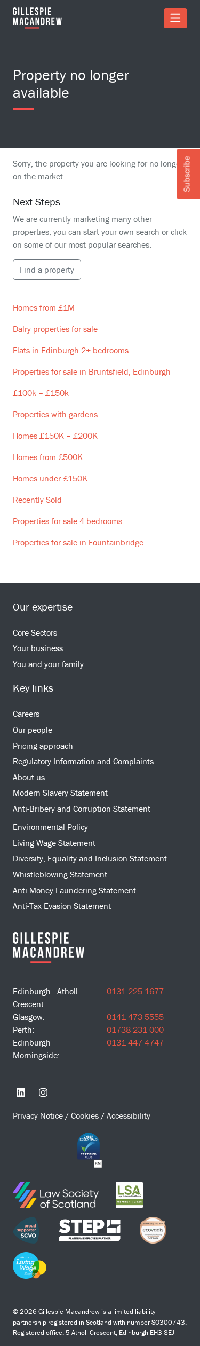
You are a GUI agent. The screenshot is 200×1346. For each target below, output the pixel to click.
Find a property (47, 269)
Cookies (86, 1115)
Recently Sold (37, 499)
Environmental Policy (50, 826)
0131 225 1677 (135, 991)
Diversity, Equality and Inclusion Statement (90, 858)
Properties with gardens (55, 414)
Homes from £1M (44, 307)
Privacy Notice (39, 1115)
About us (29, 777)
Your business (38, 648)
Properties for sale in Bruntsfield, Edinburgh (92, 371)
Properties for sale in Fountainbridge (78, 542)
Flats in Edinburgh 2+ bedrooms (71, 350)
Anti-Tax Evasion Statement (62, 905)
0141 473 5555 (135, 1016)
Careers (26, 713)
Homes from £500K (48, 457)
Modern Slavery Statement (60, 792)
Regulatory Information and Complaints (83, 761)
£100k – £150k (41, 392)
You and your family (48, 664)
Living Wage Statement (54, 842)
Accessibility (128, 1115)
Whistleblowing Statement (60, 874)
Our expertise (43, 606)
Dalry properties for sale (55, 328)
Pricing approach (43, 745)
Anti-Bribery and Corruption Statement (81, 808)
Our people (32, 729)
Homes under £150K (50, 478)
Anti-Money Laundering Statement (74, 890)
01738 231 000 (135, 1029)
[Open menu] (175, 18)
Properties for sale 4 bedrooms (67, 521)
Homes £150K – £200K (55, 435)
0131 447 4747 (135, 1042)
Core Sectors (35, 632)
